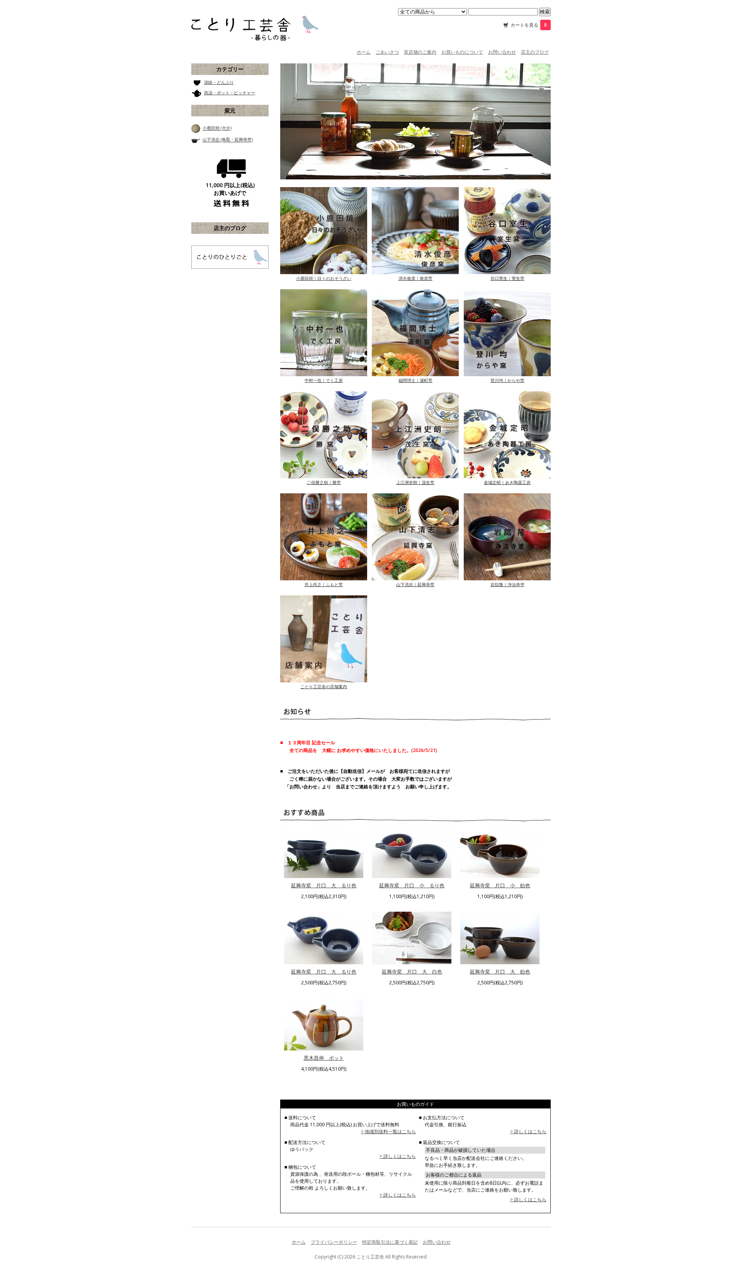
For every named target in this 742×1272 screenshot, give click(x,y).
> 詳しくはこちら (398, 1156)
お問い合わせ (502, 52)
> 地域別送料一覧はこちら (388, 1131)
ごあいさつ (387, 52)
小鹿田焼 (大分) (217, 128)
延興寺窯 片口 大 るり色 (323, 885)
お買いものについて (462, 52)
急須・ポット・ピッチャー (229, 92)
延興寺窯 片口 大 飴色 (500, 971)
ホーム (364, 52)
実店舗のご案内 (420, 52)
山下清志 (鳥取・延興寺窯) (228, 140)
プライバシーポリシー (334, 1242)
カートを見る (529, 25)
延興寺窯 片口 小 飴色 (500, 885)
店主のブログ (535, 52)
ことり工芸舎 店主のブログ (230, 257)
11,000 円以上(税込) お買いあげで (230, 188)
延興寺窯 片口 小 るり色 (411, 885)
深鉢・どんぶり (219, 82)
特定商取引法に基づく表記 (390, 1242)
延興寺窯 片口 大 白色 (412, 971)
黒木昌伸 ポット (324, 1057)
